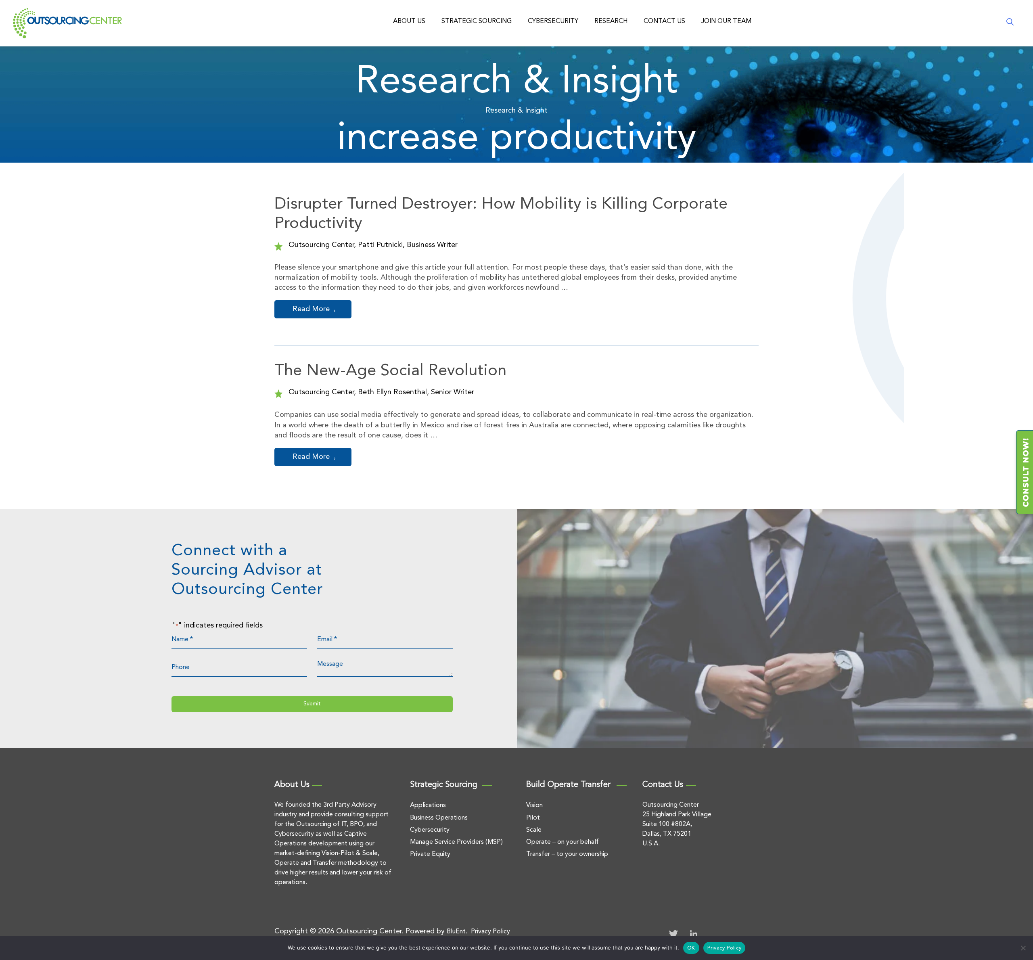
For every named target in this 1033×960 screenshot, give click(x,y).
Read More (311, 309)
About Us (409, 21)
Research (610, 21)
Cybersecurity (553, 21)
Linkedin (693, 933)
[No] (1023, 948)
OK (691, 948)
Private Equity (430, 854)
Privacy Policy (490, 932)
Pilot (533, 818)
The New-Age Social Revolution (390, 371)
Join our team (726, 21)
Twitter (673, 933)
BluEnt (456, 932)
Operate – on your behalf (562, 842)
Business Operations (439, 818)
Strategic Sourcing (476, 21)
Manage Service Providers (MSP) (456, 842)
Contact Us (664, 21)
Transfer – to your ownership (567, 854)
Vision (534, 805)
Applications (428, 805)
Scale (534, 830)
